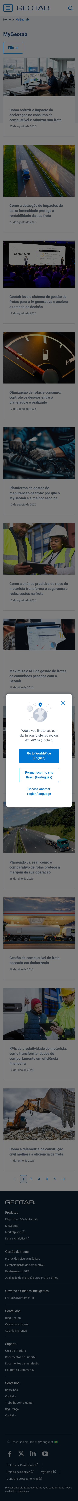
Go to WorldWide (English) (39, 755)
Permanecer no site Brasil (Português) (39, 775)
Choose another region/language (39, 791)
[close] (63, 703)
